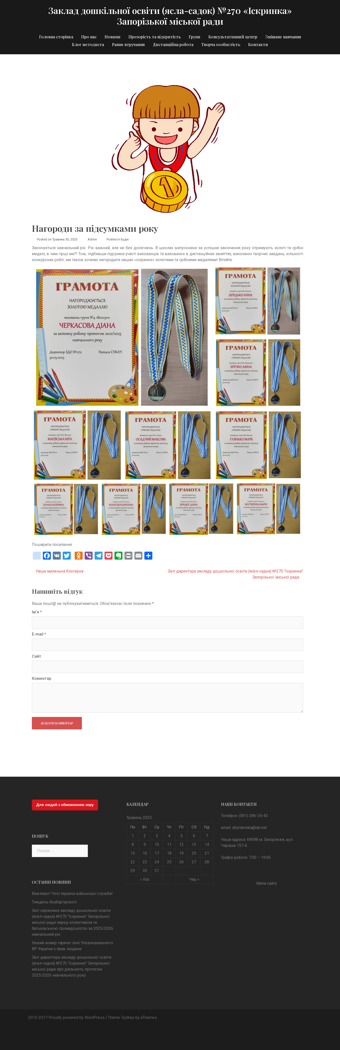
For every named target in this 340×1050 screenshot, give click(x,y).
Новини (112, 36)
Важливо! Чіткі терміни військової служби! (72, 893)
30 (145, 870)
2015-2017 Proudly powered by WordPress (66, 1017)
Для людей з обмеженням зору (65, 805)
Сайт (36, 656)
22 (132, 862)
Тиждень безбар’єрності (54, 902)
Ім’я (37, 612)
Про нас (89, 36)
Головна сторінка (56, 36)
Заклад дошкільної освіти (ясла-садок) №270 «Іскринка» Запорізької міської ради (170, 15)
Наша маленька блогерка (59, 571)
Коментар (41, 678)
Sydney (127, 1017)
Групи (194, 36)
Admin (92, 239)
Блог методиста (88, 44)
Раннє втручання (128, 44)
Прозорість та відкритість (154, 36)
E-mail (39, 634)
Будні (125, 239)
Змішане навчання (283, 36)
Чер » (194, 879)
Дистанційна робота (173, 44)
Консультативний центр (232, 36)
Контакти (258, 44)
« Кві (144, 879)
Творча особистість (220, 44)
